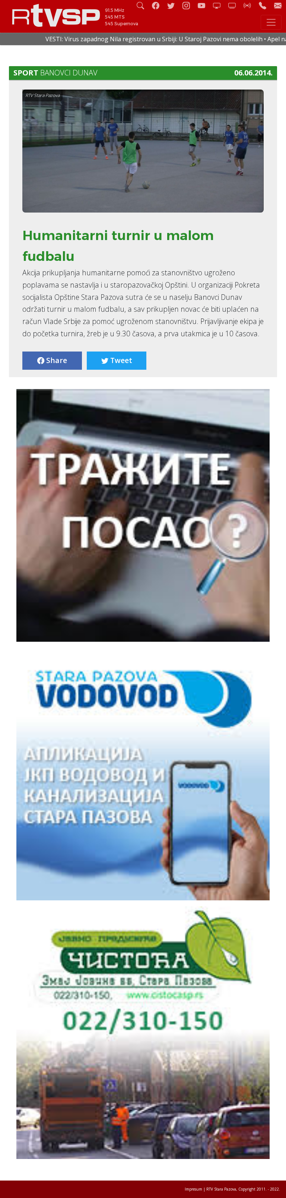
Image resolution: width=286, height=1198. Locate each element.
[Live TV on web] (235, 5)
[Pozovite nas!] (265, 5)
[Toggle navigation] (271, 22)
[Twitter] (174, 5)
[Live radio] (250, 5)
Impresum (193, 1189)
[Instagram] (189, 5)
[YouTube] (204, 5)
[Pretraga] (143, 5)
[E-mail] (278, 5)
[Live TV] (219, 5)
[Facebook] (158, 5)
